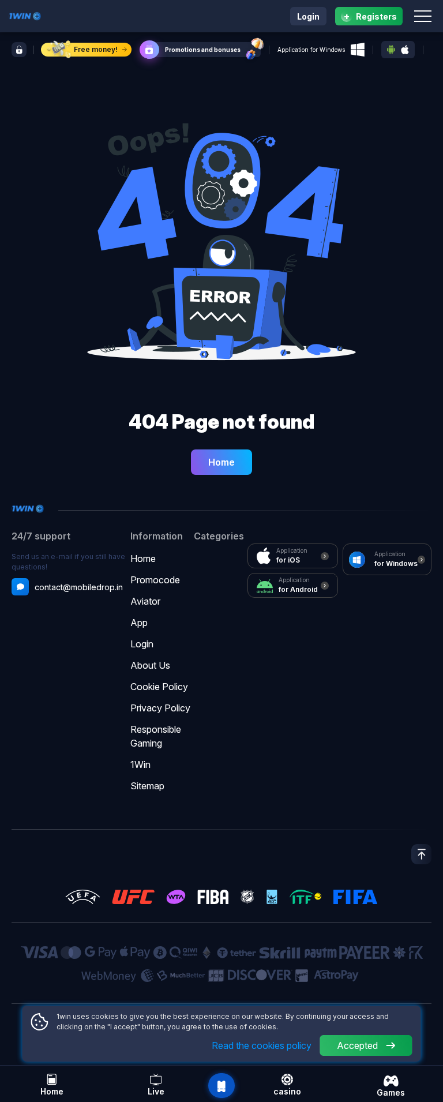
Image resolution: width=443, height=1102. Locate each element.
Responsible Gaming (155, 736)
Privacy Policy (160, 708)
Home (221, 462)
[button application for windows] (358, 50)
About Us (150, 665)
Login (308, 16)
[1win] (25, 15)
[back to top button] (421, 854)
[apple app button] (405, 49)
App (139, 622)
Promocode (155, 580)
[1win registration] (19, 49)
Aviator (145, 601)
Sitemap (147, 786)
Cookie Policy (159, 686)
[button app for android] (391, 49)
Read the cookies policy (261, 1045)
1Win (140, 764)
